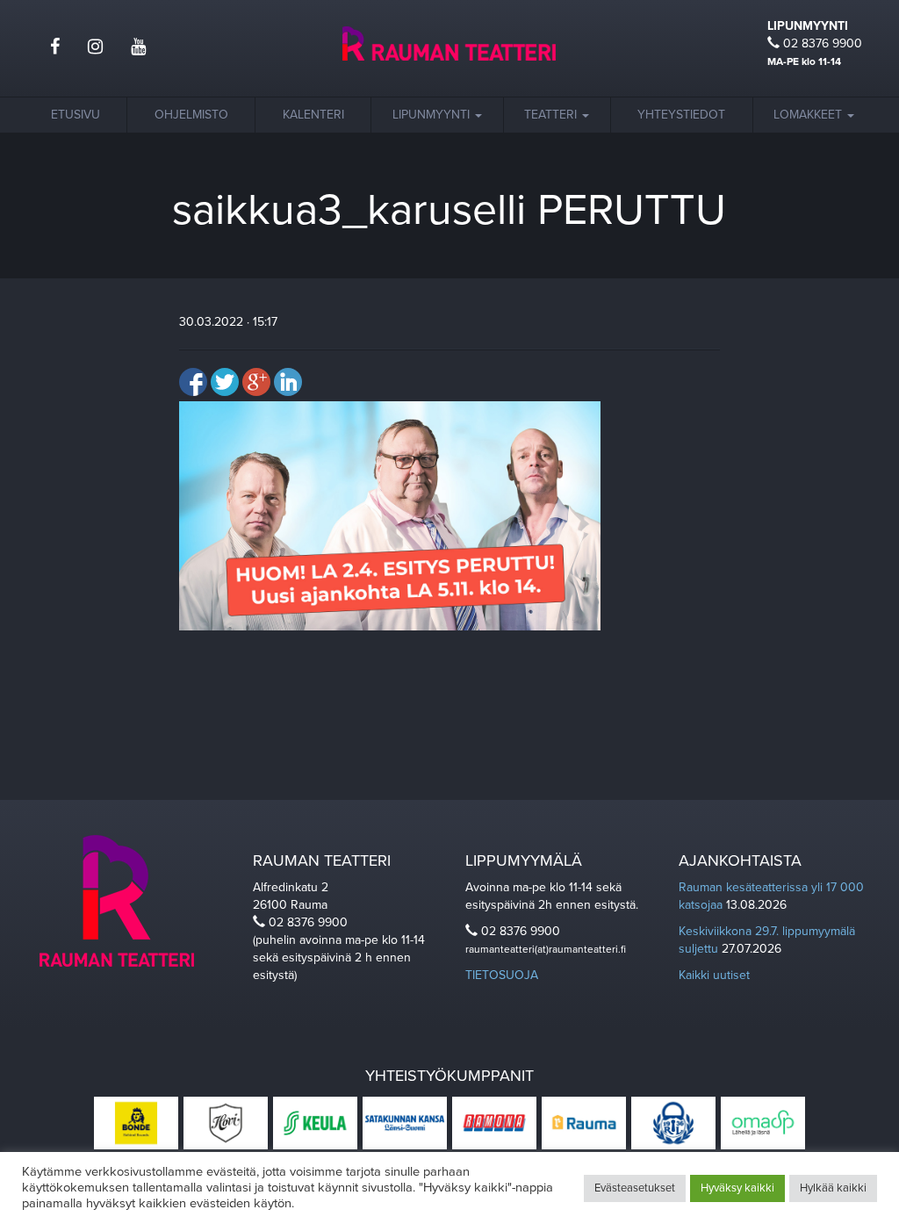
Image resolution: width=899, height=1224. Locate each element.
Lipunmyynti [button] (432, 114)
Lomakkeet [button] (809, 114)
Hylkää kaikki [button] (833, 1188)
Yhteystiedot (681, 114)
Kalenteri (313, 114)
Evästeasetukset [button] (634, 1188)
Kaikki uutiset (714, 975)
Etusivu (75, 114)
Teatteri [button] (552, 114)
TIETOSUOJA (501, 975)
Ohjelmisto (191, 114)
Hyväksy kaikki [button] (737, 1188)
